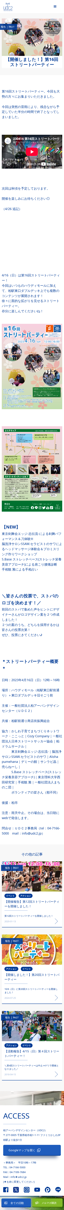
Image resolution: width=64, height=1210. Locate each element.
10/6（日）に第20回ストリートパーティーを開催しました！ (31, 990)
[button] (55, 6)
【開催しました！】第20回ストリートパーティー (31, 977)
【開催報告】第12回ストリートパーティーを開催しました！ (31, 904)
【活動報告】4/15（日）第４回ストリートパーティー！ (31, 1053)
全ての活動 (17, 1203)
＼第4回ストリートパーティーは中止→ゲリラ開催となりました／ (31, 1067)
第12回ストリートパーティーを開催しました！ (28, 915)
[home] (6, 6)
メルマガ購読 (49, 1202)
